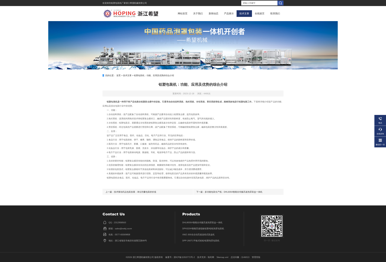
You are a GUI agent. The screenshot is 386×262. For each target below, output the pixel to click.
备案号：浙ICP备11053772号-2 (180, 257)
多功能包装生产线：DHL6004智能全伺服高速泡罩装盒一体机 (233, 192)
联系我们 (275, 13)
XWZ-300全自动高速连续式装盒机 (198, 234)
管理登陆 (256, 257)
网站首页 (182, 13)
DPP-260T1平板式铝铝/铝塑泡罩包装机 (200, 240)
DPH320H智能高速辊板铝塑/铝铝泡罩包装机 (203, 228)
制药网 (211, 257)
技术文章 (244, 13)
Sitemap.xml (222, 257)
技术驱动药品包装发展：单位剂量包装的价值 (135, 192)
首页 (118, 75)
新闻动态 (213, 13)
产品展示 (229, 13)
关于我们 (198, 13)
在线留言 (259, 13)
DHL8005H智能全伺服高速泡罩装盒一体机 (202, 222)
